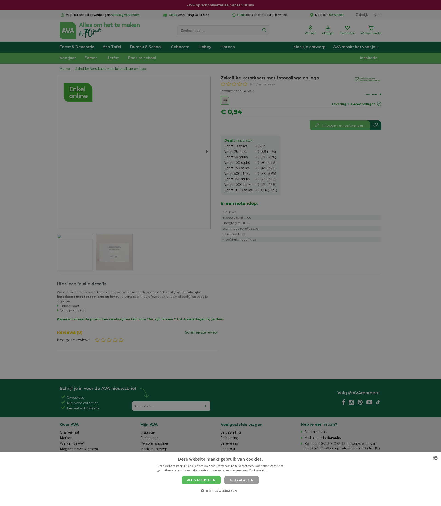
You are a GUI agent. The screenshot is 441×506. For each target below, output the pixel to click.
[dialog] (220, 479)
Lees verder (276, 470)
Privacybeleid (218, 498)
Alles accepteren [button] (201, 480)
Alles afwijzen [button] (242, 480)
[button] (220, 490)
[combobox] (435, 458)
